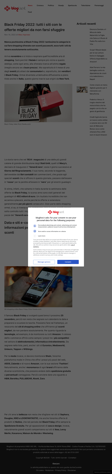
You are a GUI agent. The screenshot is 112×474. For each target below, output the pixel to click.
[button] (56, 235)
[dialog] (56, 237)
